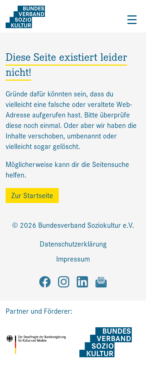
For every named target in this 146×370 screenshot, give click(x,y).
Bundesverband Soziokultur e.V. (86, 225)
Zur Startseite (32, 195)
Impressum (73, 259)
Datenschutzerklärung (73, 244)
